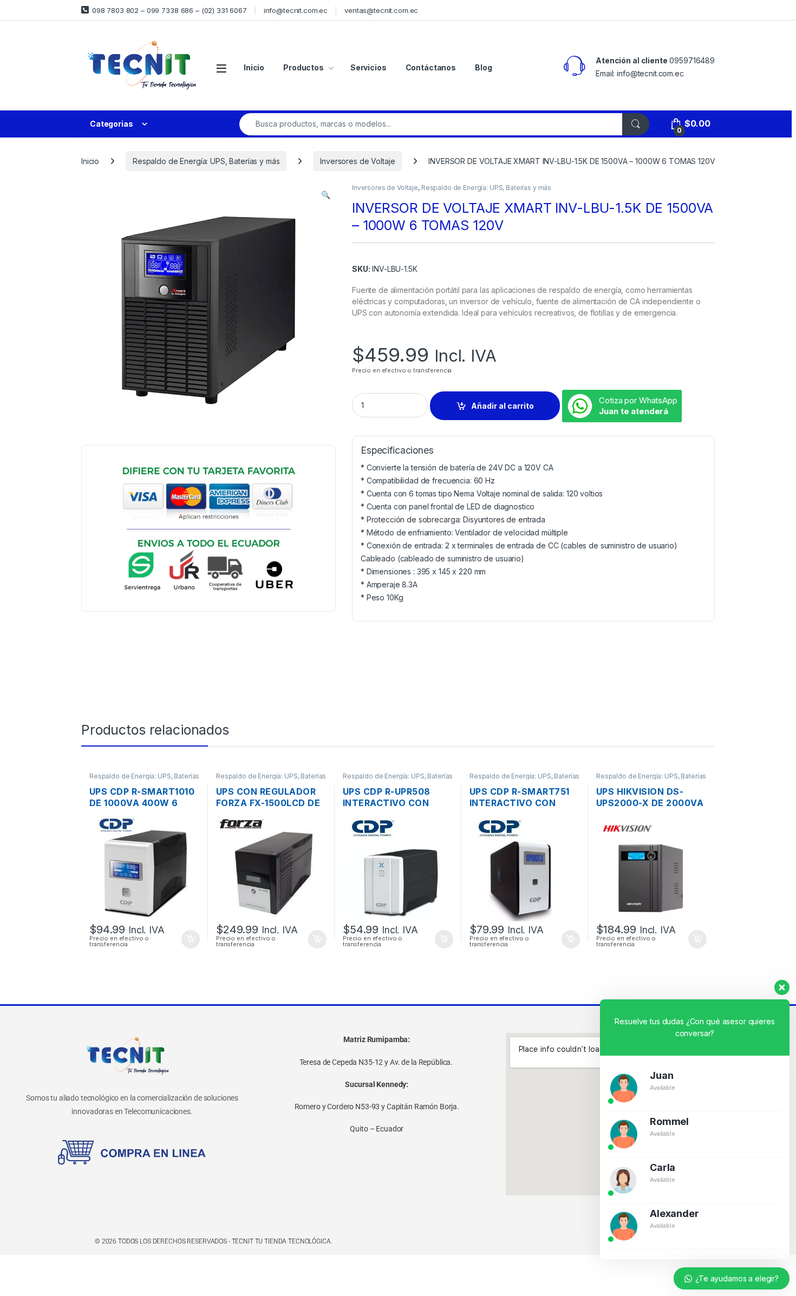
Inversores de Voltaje (357, 161)
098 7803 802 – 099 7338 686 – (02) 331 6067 (169, 10)
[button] (325, 194)
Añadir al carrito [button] (189, 939)
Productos (303, 67)
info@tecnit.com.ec (296, 10)
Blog (483, 67)
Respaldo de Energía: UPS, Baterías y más (206, 161)
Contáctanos (431, 67)
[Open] (221, 68)
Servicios (368, 67)
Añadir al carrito (502, 405)
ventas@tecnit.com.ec (381, 10)
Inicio (254, 67)
